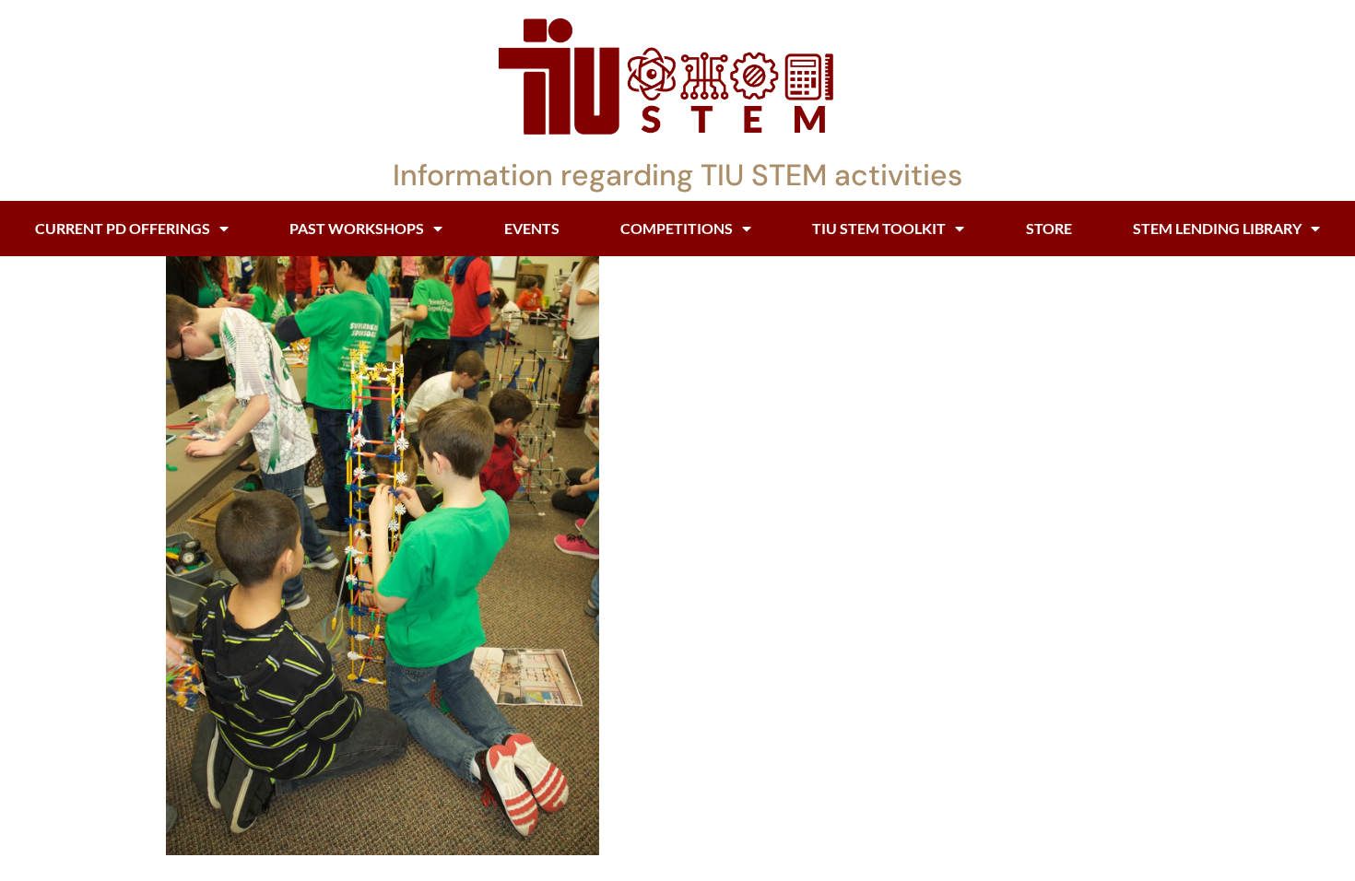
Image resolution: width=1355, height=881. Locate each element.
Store (1049, 228)
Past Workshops (356, 228)
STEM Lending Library (1217, 228)
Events (532, 228)
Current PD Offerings (122, 228)
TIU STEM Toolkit (879, 228)
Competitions (676, 228)
